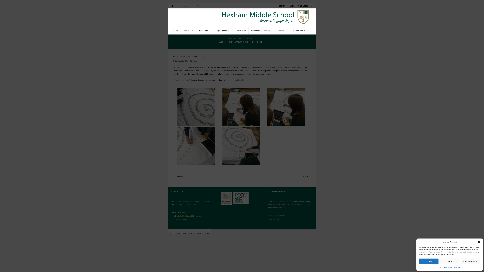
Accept (429, 261)
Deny (449, 261)
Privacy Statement (454, 267)
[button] (479, 242)
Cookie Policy (442, 267)
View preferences (470, 261)
